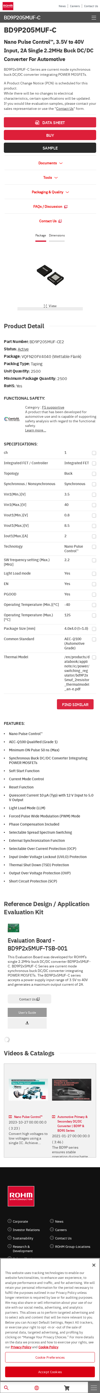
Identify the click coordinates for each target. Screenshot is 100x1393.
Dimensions (57, 235)
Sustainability (23, 1238)
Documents (48, 162)
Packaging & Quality (48, 191)
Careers (75, 6)
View (53, 305)
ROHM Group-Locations (72, 1246)
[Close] (93, 1265)
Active (23, 349)
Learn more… (35, 429)
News (62, 6)
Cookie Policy (48, 1346)
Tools (48, 177)
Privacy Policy (21, 1346)
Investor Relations (26, 1229)
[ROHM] (9, 6)
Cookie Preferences (50, 1357)
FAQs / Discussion (48, 206)
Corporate (20, 1221)
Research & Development (23, 1248)
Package (40, 235)
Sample (50, 148)
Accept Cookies (50, 1371)
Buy (50, 135)
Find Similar (75, 704)
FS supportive (53, 407)
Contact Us (91, 6)
